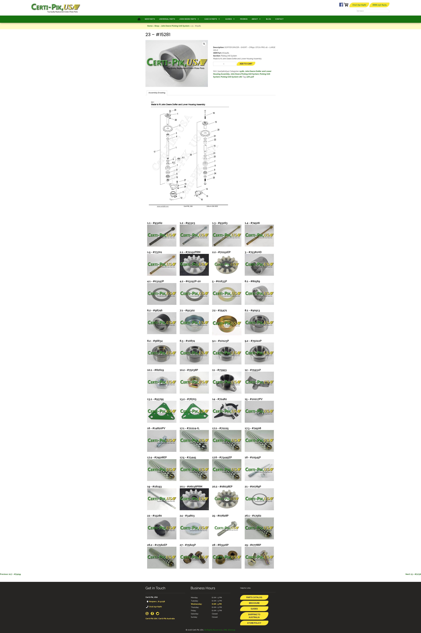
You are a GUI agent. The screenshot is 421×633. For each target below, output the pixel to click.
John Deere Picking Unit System (175, 26)
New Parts (150, 19)
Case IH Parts (210, 19)
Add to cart (246, 64)
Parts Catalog (254, 597)
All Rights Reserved (213, 630)
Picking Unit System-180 (231, 77)
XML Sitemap (229, 630)
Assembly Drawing (157, 93)
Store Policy (254, 623)
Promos (244, 19)
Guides (228, 19)
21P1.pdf (250, 77)
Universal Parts (167, 19)
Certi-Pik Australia (167, 619)
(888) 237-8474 (379, 5)
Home (150, 26)
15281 (241, 71)
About (255, 19)
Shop (156, 26)
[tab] (157, 92)
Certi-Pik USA (151, 619)
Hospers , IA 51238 (157, 601)
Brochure (254, 603)
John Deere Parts (187, 19)
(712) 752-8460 (359, 5)
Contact (279, 19)
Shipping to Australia (254, 615)
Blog (268, 19)
